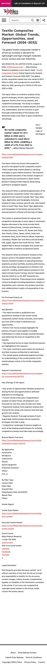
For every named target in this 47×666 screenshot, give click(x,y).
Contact (41, 662)
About (13, 653)
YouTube (5, 555)
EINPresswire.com (14, 67)
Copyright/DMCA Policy (12, 662)
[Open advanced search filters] (37, 20)
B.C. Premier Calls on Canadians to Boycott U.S (23, 3)
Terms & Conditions (34, 657)
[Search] (32, 20)
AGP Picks (5, 3)
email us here (7, 542)
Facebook (6, 552)
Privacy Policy (30, 662)
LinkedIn (5, 549)
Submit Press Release (14, 657)
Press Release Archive (27, 653)
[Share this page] (43, 20)
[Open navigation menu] (4, 20)
